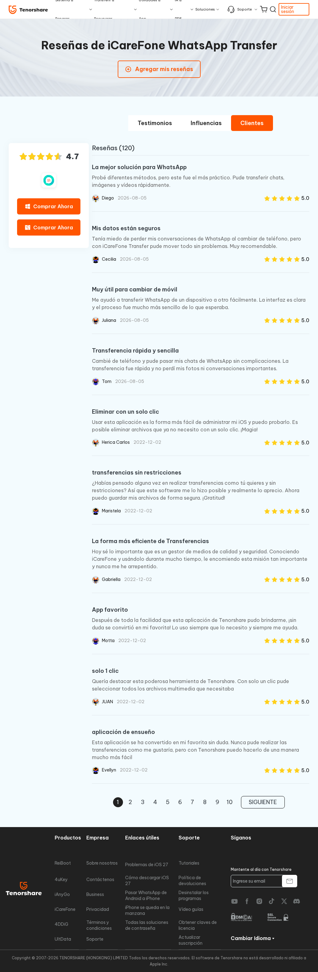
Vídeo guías (191, 909)
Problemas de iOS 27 (146, 864)
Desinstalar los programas (194, 895)
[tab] (154, 123)
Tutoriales (189, 863)
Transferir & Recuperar (104, 9)
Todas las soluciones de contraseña (146, 925)
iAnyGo (62, 894)
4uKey (61, 879)
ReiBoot (63, 863)
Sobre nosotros (102, 863)
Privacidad (97, 909)
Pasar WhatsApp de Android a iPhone (146, 895)
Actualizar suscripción (190, 940)
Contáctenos (100, 879)
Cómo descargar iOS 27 (147, 880)
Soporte (244, 9)
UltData (63, 939)
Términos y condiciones (99, 925)
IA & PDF (178, 9)
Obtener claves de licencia (198, 925)
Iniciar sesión (287, 9)
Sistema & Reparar (64, 9)
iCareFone (65, 909)
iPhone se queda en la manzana (147, 910)
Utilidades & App (150, 9)
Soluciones (205, 9)
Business (95, 894)
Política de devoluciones (192, 880)
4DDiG (61, 924)
